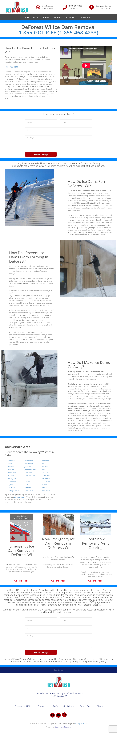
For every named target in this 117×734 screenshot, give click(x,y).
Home (27, 17)
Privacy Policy (86, 706)
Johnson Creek (30, 470)
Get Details (21, 580)
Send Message (42, 154)
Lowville (28, 482)
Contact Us (43, 706)
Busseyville (12, 479)
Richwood (45, 460)
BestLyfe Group (81, 723)
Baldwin (11, 466)
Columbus (11, 488)
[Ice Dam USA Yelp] (64, 714)
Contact (46, 17)
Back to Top (58, 670)
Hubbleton (29, 460)
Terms (100, 706)
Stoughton (46, 479)
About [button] (57, 17)
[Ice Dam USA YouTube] (58, 715)
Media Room (69, 706)
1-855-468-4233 (11, 67)
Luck (26, 485)
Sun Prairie (46, 482)
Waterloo (45, 488)
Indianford (29, 463)
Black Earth (12, 472)
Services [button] (70, 17)
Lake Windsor (30, 476)
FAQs (55, 706)
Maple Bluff (29, 491)
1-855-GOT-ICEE (75, 6)
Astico (10, 463)
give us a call (19, 497)
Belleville (11, 470)
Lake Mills (28, 472)
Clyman (10, 485)
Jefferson (28, 466)
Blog (36, 17)
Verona (44, 485)
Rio (43, 463)
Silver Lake (46, 476)
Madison (28, 488)
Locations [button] (85, 17)
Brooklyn (11, 476)
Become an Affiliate (24, 706)
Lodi (26, 479)
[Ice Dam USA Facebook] (52, 715)
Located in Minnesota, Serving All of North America (59, 693)
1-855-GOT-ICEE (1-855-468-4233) (58, 32)
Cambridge (12, 482)
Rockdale (45, 466)
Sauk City (45, 472)
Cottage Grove (13, 491)
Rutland (45, 470)
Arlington (11, 460)
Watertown (46, 491)
